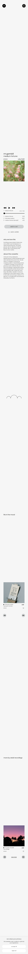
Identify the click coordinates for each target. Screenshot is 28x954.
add (23, 604)
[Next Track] (13, 208)
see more (14, 857)
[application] (14, 210)
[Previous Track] (5, 208)
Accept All (14, 946)
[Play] (11, 208)
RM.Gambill (9, 153)
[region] (14, 945)
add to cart (14, 227)
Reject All (14, 950)
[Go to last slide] (4, 615)
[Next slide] (23, 615)
